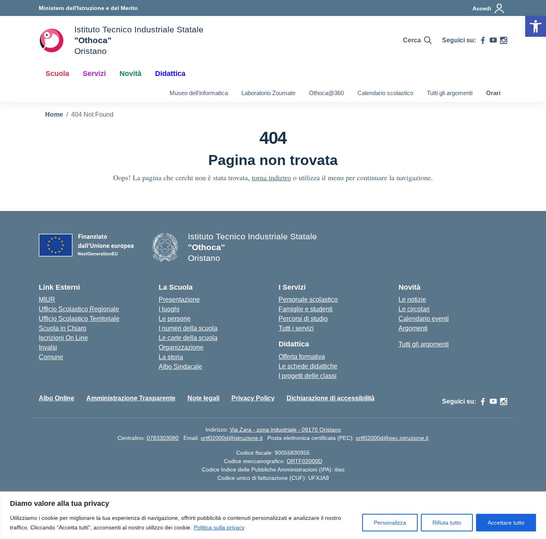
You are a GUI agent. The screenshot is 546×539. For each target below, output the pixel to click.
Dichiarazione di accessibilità (331, 398)
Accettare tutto (506, 522)
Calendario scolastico (385, 93)
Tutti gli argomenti (449, 93)
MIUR (47, 299)
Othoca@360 (326, 93)
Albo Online (56, 398)
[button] (535, 26)
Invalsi (48, 347)
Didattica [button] (170, 74)
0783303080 (163, 438)
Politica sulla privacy (219, 527)
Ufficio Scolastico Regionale (79, 309)
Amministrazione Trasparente (130, 398)
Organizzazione (181, 347)
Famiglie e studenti (306, 309)
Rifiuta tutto (446, 522)
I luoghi (169, 309)
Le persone (175, 318)
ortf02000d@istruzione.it (232, 438)
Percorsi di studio (303, 318)
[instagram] (503, 40)
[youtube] (493, 40)
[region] (273, 515)
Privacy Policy (253, 398)
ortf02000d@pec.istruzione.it (392, 438)
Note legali (203, 398)
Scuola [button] (57, 74)
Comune (51, 357)
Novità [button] (130, 74)
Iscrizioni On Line (63, 337)
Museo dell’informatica (198, 93)
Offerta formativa (302, 356)
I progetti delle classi (308, 375)
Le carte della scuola (188, 337)
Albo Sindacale (180, 366)
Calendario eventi (424, 318)
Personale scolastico (308, 299)
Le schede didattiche (308, 366)
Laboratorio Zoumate (268, 93)
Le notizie (412, 299)
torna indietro (271, 177)
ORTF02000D (304, 461)
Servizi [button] (94, 74)
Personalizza (390, 522)
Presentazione (179, 299)
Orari (493, 93)
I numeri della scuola (188, 328)
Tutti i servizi (296, 328)
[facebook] (482, 40)
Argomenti (413, 328)
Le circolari (414, 309)
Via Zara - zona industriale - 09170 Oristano (285, 429)
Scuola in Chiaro (62, 328)
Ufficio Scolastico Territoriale (79, 318)
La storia (171, 357)
